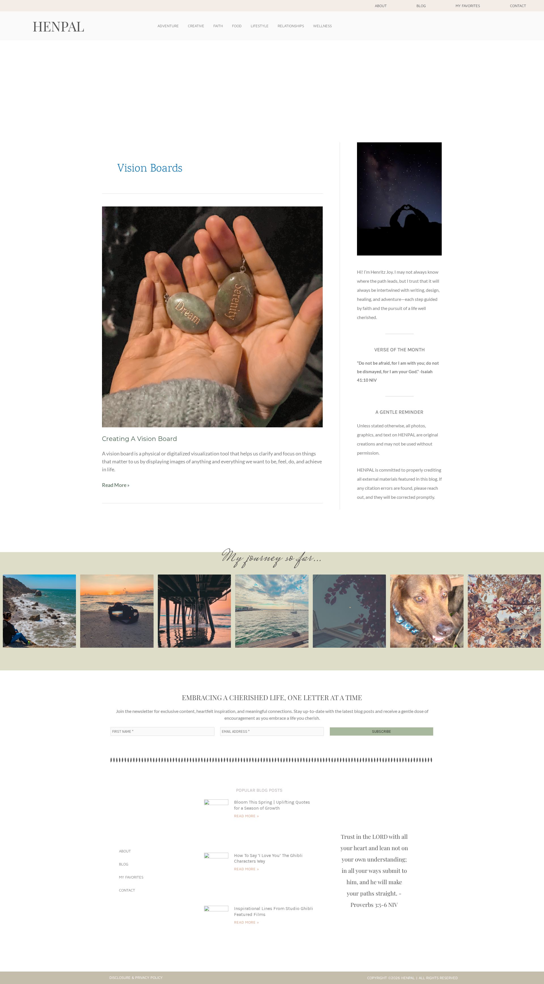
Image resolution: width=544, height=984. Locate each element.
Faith (218, 26)
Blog (421, 5)
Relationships (291, 26)
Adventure (168, 26)
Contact (518, 5)
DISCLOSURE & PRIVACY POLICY (136, 977)
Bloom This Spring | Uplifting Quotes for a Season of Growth (272, 805)
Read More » (115, 484)
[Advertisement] (272, 83)
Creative (196, 26)
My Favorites (468, 5)
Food (237, 26)
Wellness (322, 26)
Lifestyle (260, 26)
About (381, 5)
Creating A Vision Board (139, 439)
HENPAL (58, 26)
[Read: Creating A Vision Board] (212, 316)
